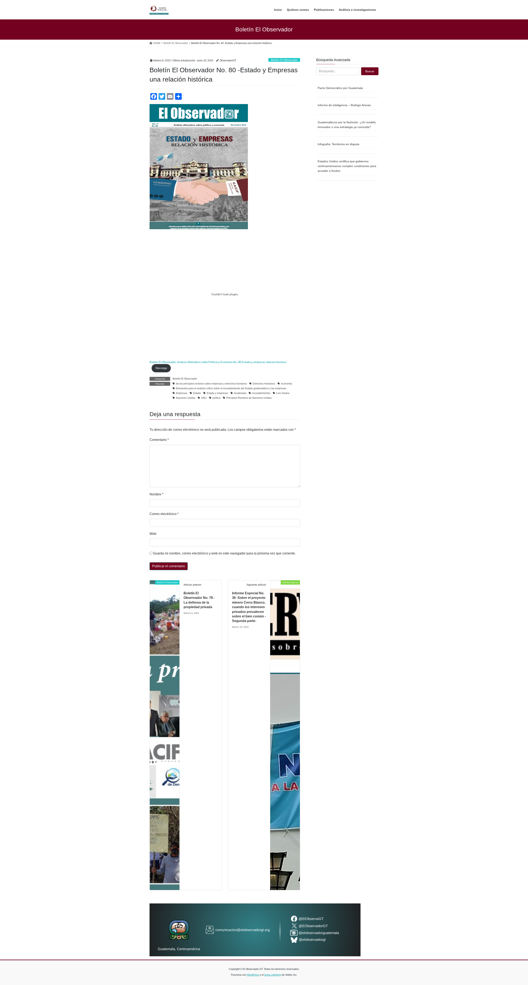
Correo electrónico (164, 514)
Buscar (369, 71)
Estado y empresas (217, 393)
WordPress (253, 974)
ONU (204, 397)
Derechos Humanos (264, 383)
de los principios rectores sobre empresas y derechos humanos (211, 383)
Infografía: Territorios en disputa (338, 144)
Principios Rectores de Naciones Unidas (249, 397)
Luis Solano (283, 393)
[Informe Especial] (285, 735)
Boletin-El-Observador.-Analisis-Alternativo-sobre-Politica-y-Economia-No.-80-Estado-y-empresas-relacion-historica (218, 362)
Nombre (156, 494)
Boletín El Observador (284, 60)
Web (153, 533)
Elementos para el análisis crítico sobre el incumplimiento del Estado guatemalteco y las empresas (231, 388)
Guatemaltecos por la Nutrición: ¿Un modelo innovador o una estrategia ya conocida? (347, 125)
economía (286, 383)
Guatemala (240, 393)
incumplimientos (261, 393)
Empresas (181, 393)
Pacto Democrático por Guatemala (340, 88)
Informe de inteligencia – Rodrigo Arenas (344, 105)
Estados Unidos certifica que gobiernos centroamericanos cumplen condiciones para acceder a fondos (347, 166)
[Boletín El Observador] (164, 735)
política (216, 397)
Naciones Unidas (185, 397)
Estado (197, 393)
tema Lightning (272, 974)
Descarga (161, 368)
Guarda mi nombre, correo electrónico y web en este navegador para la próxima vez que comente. (224, 553)
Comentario (159, 439)
